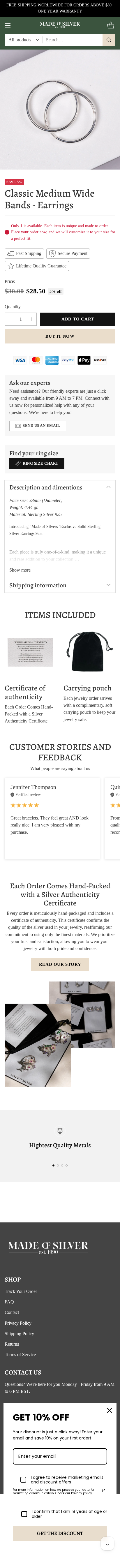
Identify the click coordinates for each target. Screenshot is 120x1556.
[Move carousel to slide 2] (58, 1165)
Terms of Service (20, 1354)
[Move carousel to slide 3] (62, 1165)
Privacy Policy (18, 1323)
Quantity (13, 306)
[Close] (110, 1410)
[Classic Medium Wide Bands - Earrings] (60, 110)
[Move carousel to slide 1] (53, 1165)
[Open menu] (8, 25)
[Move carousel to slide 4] (67, 1165)
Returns (12, 1344)
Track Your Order (21, 1291)
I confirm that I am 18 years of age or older (69, 1514)
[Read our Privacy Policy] (103, 1490)
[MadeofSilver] (60, 25)
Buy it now (59, 336)
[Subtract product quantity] (10, 319)
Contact (12, 1312)
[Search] (109, 40)
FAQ (9, 1301)
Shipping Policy (19, 1333)
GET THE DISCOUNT (60, 1533)
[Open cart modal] (111, 25)
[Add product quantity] (31, 319)
